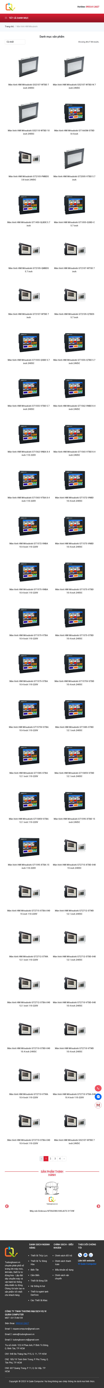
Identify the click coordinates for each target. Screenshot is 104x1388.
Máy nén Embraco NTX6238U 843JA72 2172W (52, 1211)
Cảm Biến (35, 1275)
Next (97, 1205)
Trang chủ (9, 26)
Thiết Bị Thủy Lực (39, 1255)
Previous (6, 1205)
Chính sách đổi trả (63, 1255)
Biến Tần (35, 1269)
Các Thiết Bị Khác (39, 1300)
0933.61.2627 (22, 1323)
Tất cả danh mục (18, 18)
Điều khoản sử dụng (64, 1269)
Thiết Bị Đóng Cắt (39, 1280)
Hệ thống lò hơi (38, 1286)
